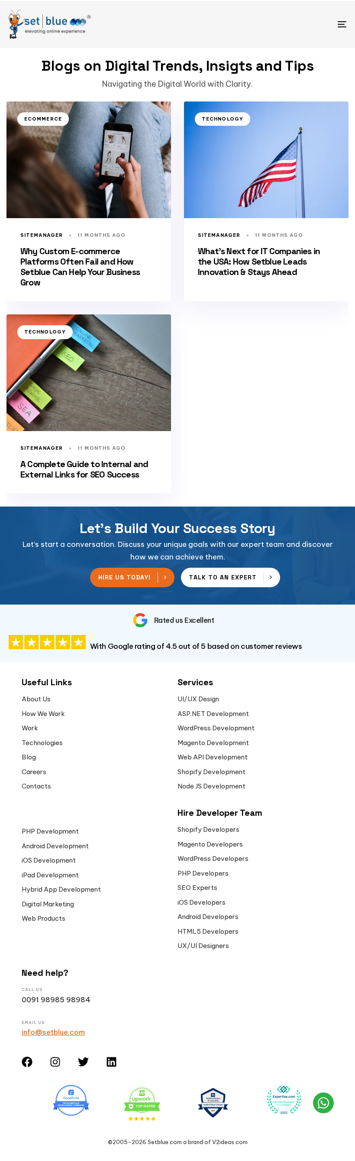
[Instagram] (55, 1061)
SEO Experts (197, 888)
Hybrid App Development (61, 889)
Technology (222, 119)
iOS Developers (202, 902)
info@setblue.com (53, 1032)
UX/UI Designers (203, 946)
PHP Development (50, 831)
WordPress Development (216, 728)
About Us (36, 699)
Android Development (55, 846)
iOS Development (49, 860)
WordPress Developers (213, 859)
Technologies (42, 743)
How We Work (43, 714)
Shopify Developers (208, 830)
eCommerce (43, 119)
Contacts (36, 786)
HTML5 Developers (208, 931)
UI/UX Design (198, 699)
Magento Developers (210, 844)
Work (30, 728)
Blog (29, 757)
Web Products (43, 918)
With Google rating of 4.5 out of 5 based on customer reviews (196, 646)
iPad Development (50, 875)
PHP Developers (203, 873)
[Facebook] (27, 1061)
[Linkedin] (111, 1061)
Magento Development (213, 743)
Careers (34, 772)
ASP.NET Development (213, 714)
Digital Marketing (48, 904)
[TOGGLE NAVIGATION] (290, 24)
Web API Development (213, 757)
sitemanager (41, 235)
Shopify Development (211, 772)
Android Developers (208, 917)
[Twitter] (83, 1061)
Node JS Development (211, 786)
